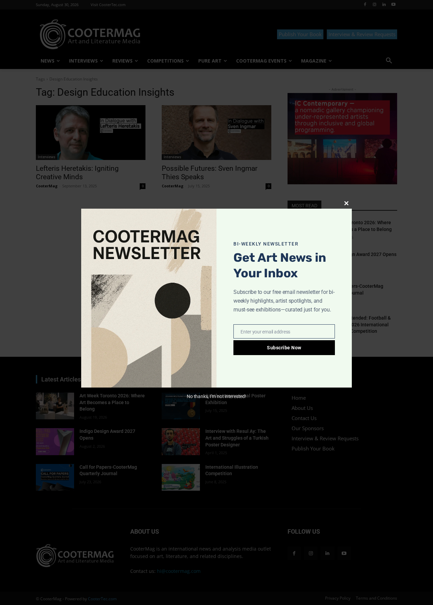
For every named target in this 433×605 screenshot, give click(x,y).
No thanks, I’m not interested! (216, 396)
